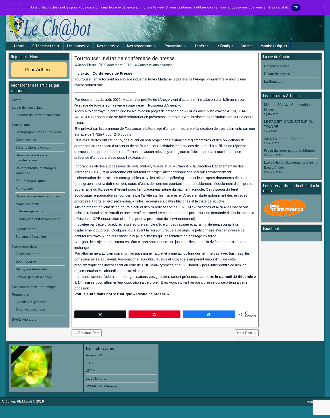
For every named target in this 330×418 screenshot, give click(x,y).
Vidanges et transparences (39, 219)
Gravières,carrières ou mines (37, 196)
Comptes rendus (276, 66)
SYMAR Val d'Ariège (101, 386)
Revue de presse (277, 74)
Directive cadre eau (30, 309)
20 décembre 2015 (116, 65)
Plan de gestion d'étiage (33, 277)
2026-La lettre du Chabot (283, 139)
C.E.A (90, 363)
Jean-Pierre (87, 65)
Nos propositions (139, 46)
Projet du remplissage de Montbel (290, 150)
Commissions (25, 140)
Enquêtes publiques (30, 181)
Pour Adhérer (39, 69)
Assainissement (27, 254)
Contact (247, 46)
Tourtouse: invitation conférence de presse (124, 58)
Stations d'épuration (30, 236)
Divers (17, 100)
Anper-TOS (94, 355)
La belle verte (96, 378)
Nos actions (106, 46)
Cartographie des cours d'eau (38, 132)
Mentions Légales (273, 46)
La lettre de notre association (37, 115)
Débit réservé (25, 261)
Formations (24, 188)
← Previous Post (86, 333)
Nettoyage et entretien (32, 269)
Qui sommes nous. (46, 46)
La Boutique (224, 46)
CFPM (90, 371)
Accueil (18, 46)
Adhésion (201, 46)
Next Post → (246, 333)
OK (296, 7)
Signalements (25, 229)
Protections (173, 46)
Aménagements (31, 211)
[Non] (324, 7)
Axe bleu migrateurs (30, 302)
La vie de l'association (28, 107)
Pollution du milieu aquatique (34, 287)
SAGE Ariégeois (24, 319)
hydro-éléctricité (27, 204)
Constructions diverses (155, 65)
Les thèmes (76, 46)
